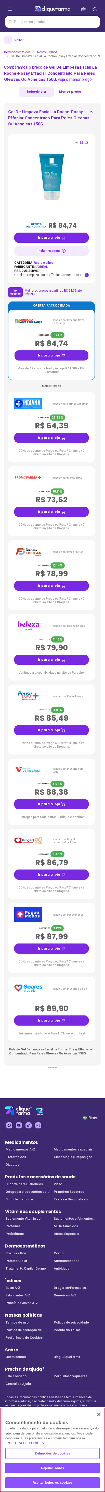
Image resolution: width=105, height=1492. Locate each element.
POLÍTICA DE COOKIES (25, 1443)
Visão (58, 1184)
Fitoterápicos (16, 1157)
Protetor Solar (16, 1261)
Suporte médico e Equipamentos (19, 1199)
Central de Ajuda (18, 1384)
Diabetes (12, 1164)
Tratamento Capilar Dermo (26, 1268)
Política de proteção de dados (24, 1330)
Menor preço (70, 91)
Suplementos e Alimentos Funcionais (73, 1219)
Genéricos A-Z (65, 1295)
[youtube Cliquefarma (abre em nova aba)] (19, 1125)
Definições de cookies (52, 1453)
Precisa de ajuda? (25, 1369)
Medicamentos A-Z (20, 1149)
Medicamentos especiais (73, 1149)
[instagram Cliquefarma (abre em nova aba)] (38, 1125)
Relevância (36, 91)
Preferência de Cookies (24, 1337)
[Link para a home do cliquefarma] (52, 9)
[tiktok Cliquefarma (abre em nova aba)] (28, 1125)
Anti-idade (62, 1268)
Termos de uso (17, 1322)
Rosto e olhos (47, 52)
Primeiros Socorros (69, 1192)
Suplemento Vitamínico (23, 1218)
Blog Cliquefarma (67, 1357)
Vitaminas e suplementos (33, 1211)
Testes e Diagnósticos (71, 1199)
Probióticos (15, 1234)
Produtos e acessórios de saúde (40, 1177)
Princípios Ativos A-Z (22, 1303)
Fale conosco (16, 1376)
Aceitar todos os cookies (52, 1482)
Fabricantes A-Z (18, 1295)
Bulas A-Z (13, 1288)
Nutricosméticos (66, 1261)
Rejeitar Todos (52, 1468)
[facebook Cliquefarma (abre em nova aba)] (9, 1125)
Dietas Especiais (66, 1234)
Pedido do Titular (67, 1330)
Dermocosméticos (17, 52)
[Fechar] (98, 1414)
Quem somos (16, 1357)
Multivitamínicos (66, 1226)
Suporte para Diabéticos (24, 1184)
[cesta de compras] (95, 9)
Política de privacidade (71, 1322)
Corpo (58, 1253)
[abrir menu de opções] (10, 9)
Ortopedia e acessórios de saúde (26, 1192)
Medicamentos (21, 1142)
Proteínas (13, 1226)
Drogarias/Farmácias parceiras (70, 1288)
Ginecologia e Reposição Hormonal (73, 1157)
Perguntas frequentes (70, 1376)
